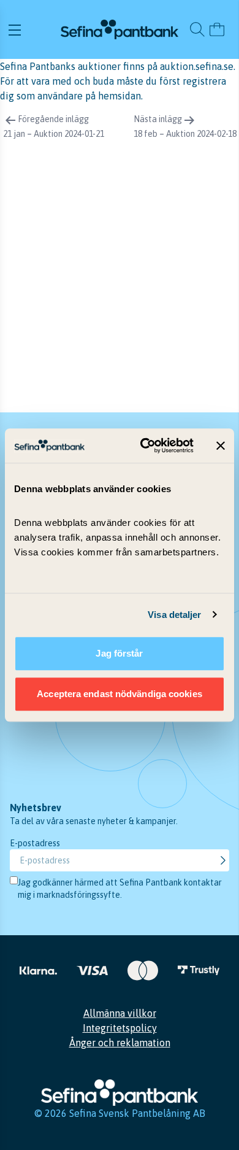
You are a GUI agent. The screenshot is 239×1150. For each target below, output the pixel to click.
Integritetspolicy (120, 1027)
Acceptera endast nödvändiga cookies (119, 694)
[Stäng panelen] (220, 445)
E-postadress (35, 843)
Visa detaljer (174, 614)
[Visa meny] (33, 29)
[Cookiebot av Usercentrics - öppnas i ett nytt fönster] (145, 445)
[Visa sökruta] (197, 29)
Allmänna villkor (119, 1013)
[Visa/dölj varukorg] (217, 29)
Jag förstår (119, 653)
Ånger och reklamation (119, 1042)
